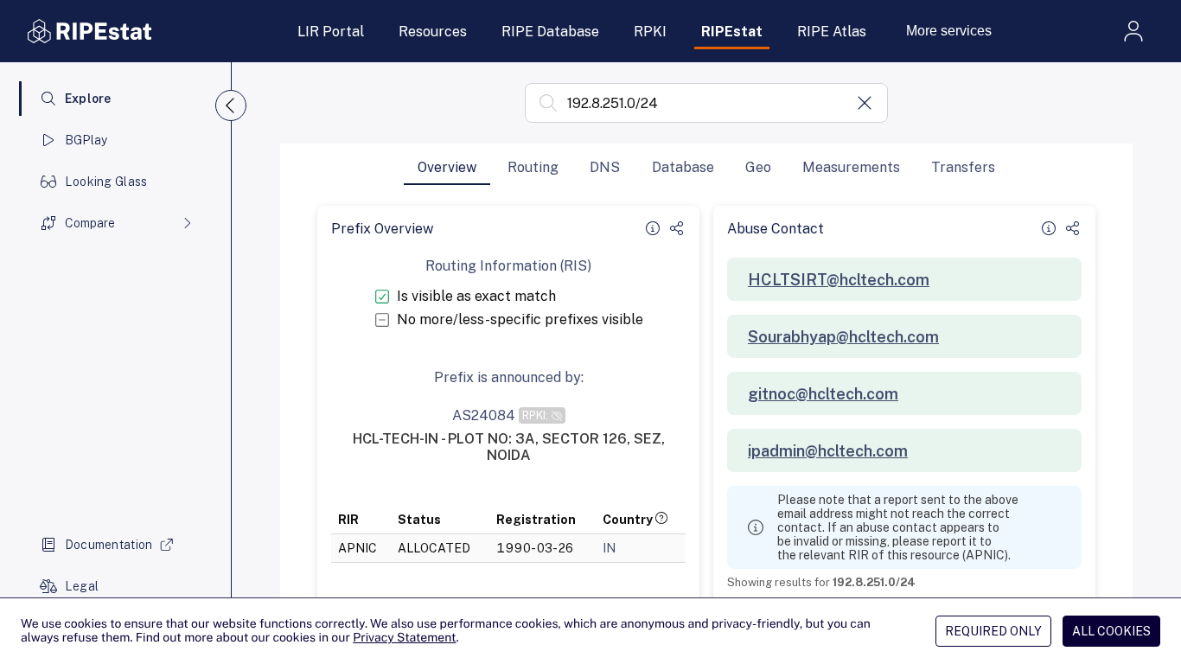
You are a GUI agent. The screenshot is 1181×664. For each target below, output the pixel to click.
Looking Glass (106, 181)
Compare (90, 223)
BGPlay (86, 140)
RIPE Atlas (831, 31)
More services (949, 30)
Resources (433, 31)
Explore (88, 98)
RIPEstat (732, 31)
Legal (82, 586)
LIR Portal (330, 31)
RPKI (650, 31)
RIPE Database (550, 31)
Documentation (109, 545)
